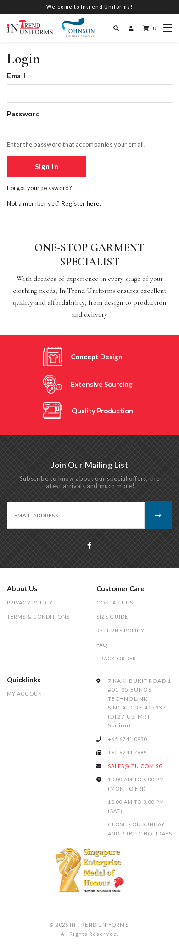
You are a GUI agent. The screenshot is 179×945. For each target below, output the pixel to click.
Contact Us (114, 602)
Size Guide (112, 617)
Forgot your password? (40, 188)
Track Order (116, 658)
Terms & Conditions (38, 617)
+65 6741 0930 (127, 739)
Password (23, 114)
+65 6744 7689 (127, 752)
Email (16, 75)
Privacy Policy (30, 602)
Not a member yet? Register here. (54, 203)
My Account (26, 694)
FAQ (101, 645)
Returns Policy (120, 630)
